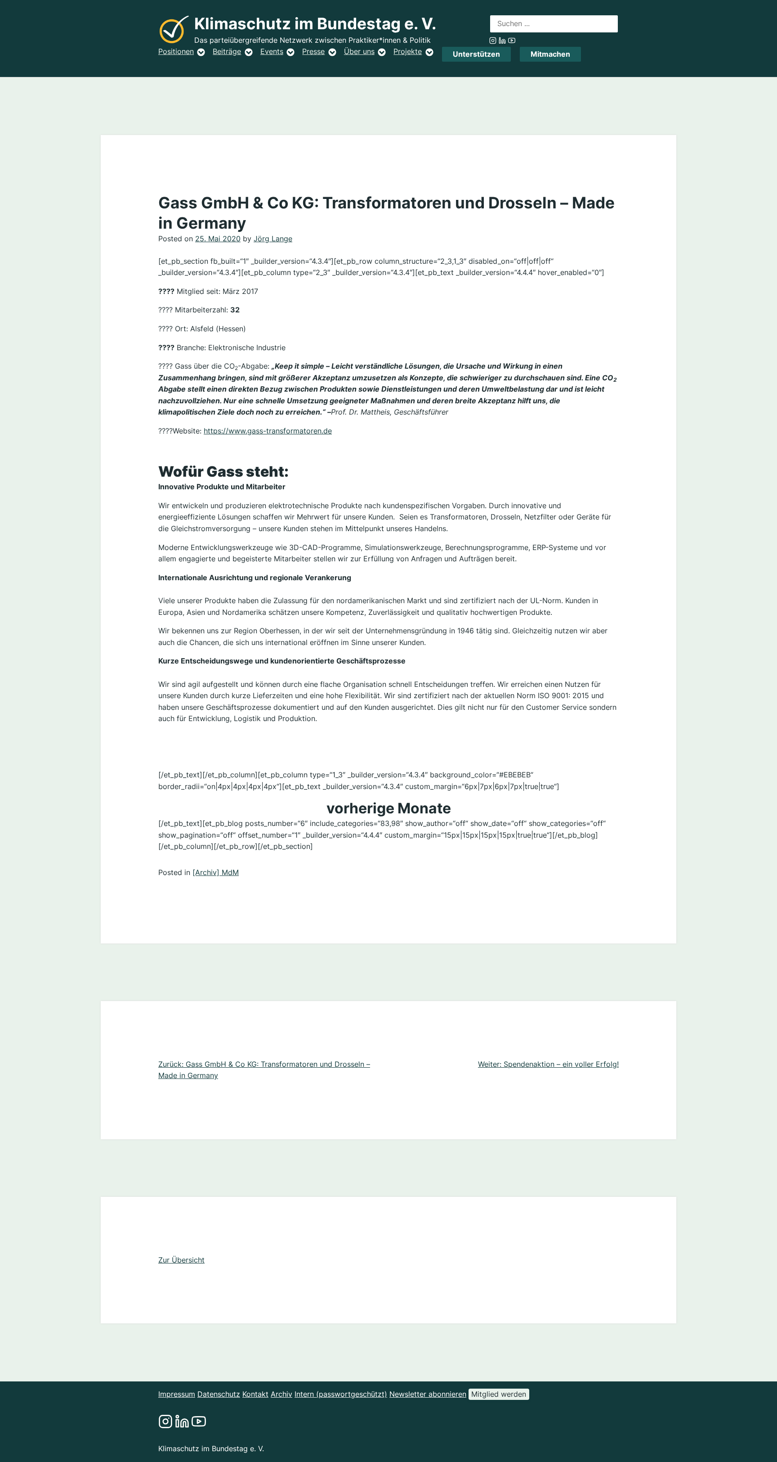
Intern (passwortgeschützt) (341, 1394)
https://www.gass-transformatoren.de (268, 430)
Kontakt (255, 1394)
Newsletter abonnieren (427, 1394)
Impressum (176, 1394)
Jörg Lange (273, 238)
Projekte (407, 51)
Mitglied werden (498, 1394)
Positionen (176, 51)
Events (271, 51)
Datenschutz (218, 1394)
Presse (313, 51)
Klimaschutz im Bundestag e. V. (315, 23)
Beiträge (227, 51)
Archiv (281, 1394)
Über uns (359, 51)
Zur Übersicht (181, 1259)
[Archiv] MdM (215, 872)
